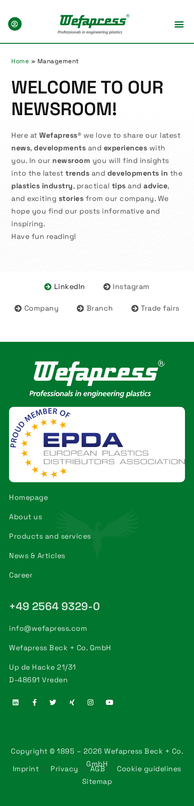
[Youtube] (109, 702)
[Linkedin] (16, 702)
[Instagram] (90, 702)
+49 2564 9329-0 (55, 606)
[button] (179, 23)
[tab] (64, 287)
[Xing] (72, 702)
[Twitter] (53, 702)
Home (20, 61)
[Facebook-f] (35, 702)
